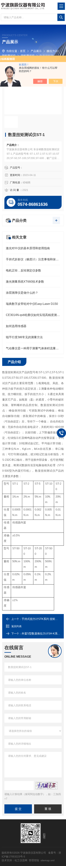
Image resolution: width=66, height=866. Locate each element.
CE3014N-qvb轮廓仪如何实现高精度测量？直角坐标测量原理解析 (33, 315)
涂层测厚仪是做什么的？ (22, 292)
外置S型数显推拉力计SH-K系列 (41, 633)
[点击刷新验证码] (47, 785)
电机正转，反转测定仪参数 (23, 270)
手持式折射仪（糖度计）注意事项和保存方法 (33, 259)
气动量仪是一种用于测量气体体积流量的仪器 (33, 348)
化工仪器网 (20, 860)
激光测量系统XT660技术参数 (25, 281)
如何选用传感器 (16, 326)
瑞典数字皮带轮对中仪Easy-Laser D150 (32, 303)
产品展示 (36, 51)
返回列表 (16, 626)
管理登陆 (34, 860)
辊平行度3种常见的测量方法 (24, 337)
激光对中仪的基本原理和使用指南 (28, 248)
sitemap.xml (47, 860)
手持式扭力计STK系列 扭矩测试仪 (42, 618)
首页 (22, 51)
